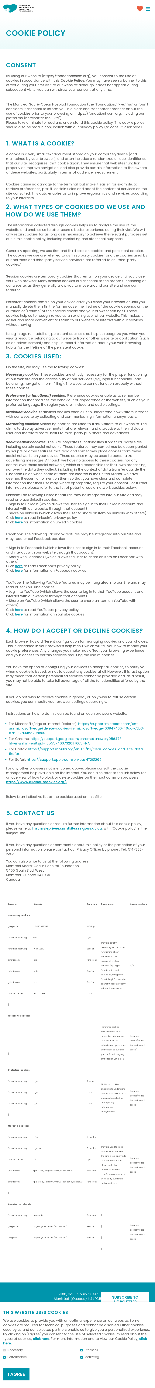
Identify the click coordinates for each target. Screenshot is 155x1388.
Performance (17, 1357)
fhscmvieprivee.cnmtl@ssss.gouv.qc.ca (67, 828)
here (19, 517)
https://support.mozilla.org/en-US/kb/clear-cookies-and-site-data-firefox (77, 751)
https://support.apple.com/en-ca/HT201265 (64, 759)
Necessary (15, 1350)
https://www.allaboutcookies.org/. (36, 782)
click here (41, 1338)
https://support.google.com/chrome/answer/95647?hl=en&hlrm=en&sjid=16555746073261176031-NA (65, 741)
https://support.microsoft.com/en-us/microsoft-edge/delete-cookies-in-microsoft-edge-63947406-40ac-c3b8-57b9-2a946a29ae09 (77, 728)
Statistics (91, 1350)
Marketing (92, 1357)
